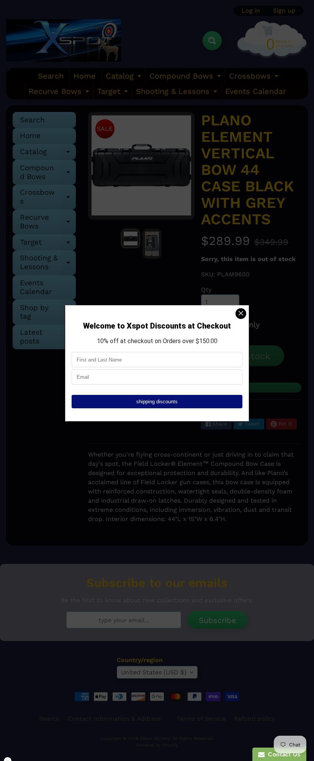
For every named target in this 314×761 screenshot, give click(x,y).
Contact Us (283, 754)
